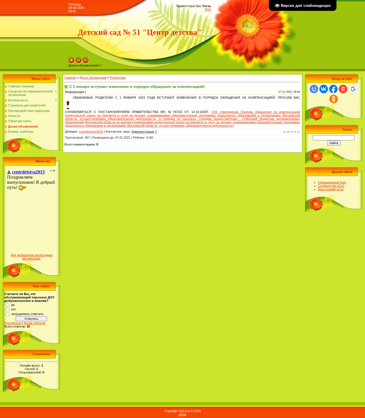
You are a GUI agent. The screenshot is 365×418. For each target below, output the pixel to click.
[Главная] (71, 59)
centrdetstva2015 (91, 131)
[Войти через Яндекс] (343, 89)
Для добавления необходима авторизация (31, 256)
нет (13, 309)
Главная (70, 77)
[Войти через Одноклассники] (333, 99)
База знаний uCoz (331, 189)
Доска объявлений (93, 77)
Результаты (12, 323)
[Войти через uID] (314, 89)
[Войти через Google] (353, 89)
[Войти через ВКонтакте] (323, 89)
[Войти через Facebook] (333, 89)
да (13, 304)
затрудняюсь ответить (27, 314)
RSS (208, 9)
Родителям (118, 77)
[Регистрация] (79, 59)
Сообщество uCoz (331, 185)
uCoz (182, 414)
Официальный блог (332, 182)
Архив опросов (34, 323)
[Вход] (86, 59)
